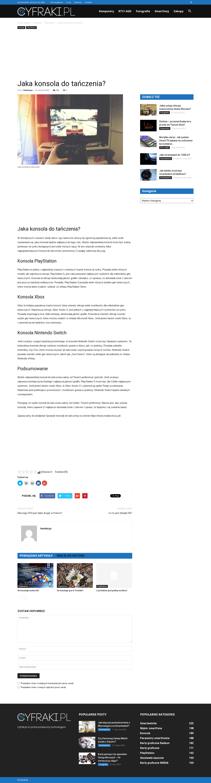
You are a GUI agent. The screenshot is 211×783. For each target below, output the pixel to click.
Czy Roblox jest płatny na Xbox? (111, 590)
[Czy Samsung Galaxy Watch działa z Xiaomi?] (87, 742)
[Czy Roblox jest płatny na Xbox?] (114, 575)
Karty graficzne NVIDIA (154, 762)
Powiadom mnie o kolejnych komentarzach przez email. (47, 683)
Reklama (78, 2)
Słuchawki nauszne (152, 757)
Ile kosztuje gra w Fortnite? (70, 590)
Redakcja (28, 90)
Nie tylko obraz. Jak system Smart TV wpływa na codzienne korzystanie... (176, 140)
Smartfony (162, 11)
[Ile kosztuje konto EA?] (35, 575)
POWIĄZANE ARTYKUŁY (36, 555)
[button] (190, 11)
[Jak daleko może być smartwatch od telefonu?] (148, 175)
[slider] (27, 472)
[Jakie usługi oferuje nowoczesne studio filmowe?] (148, 110)
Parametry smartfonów (154, 738)
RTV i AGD (125, 11)
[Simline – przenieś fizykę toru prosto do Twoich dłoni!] (148, 125)
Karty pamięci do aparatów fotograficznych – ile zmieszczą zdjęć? (112, 757)
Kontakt (88, 2)
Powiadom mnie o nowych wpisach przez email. (43, 687)
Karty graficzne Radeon (154, 743)
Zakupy (178, 11)
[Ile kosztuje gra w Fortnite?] (75, 575)
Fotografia (143, 11)
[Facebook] (191, 2)
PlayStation (31, 27)
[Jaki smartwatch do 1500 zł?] (148, 159)
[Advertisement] (105, 54)
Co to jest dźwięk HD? (120, 513)
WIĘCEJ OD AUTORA (70, 555)
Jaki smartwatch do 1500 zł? (174, 155)
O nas (68, 2)
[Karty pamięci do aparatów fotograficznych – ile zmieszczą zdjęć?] (87, 758)
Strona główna (56, 2)
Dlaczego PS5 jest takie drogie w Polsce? (39, 513)
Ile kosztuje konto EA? (28, 590)
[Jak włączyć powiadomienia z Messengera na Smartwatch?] (87, 726)
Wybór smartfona (151, 728)
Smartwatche (165, 158)
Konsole (21, 27)
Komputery (106, 11)
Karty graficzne (149, 748)
